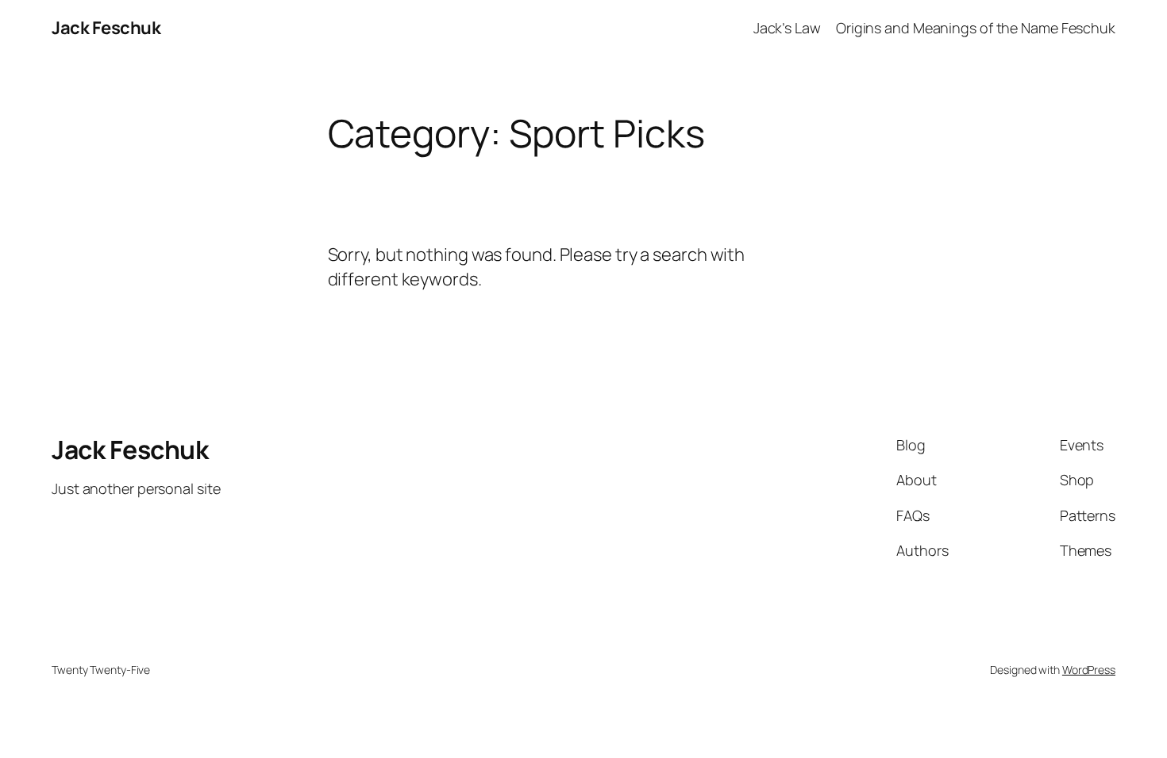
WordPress (1088, 669)
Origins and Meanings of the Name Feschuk (975, 27)
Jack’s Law (787, 27)
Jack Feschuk (106, 28)
